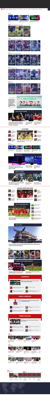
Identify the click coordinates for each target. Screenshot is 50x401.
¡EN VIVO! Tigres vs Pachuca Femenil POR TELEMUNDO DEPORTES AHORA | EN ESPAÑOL (23, 21)
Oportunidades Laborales (14, 385)
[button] (25, 135)
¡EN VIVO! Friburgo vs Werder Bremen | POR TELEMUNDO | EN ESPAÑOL (34, 150)
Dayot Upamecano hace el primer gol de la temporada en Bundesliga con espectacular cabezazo (18, 287)
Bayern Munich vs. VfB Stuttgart (31, 287)
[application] (25, 135)
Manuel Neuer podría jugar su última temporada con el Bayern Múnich (33, 310)
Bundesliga (14, 9)
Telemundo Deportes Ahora (34, 9)
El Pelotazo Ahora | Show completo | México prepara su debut (11, 362)
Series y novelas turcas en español (22, 383)
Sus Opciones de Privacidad (6, 385)
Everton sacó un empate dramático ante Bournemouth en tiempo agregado (30, 320)
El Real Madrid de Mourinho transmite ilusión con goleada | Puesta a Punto (19, 352)
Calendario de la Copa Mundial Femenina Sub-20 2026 (37, 205)
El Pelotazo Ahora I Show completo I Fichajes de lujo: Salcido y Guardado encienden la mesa (35, 362)
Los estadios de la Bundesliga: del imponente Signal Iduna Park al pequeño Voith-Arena (18, 307)
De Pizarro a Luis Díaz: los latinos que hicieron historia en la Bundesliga (33, 307)
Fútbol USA (20, 9)
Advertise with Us (13, 383)
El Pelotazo (29, 9)
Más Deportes (40, 9)
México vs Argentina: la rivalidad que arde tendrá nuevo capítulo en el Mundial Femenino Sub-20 (37, 218)
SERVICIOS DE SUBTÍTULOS (14, 384)
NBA (24, 9)
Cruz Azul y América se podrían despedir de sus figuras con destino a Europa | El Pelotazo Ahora (11, 341)
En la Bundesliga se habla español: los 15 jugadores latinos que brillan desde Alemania (30, 301)
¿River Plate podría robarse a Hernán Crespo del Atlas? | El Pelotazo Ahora (34, 341)
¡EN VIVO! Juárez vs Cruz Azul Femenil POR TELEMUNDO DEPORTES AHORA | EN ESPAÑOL (34, 21)
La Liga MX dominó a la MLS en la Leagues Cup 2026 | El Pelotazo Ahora (27, 341)
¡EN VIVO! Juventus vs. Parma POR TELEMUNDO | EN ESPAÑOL (11, 150)
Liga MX (7, 9)
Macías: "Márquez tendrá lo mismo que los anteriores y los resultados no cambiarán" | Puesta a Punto (27, 352)
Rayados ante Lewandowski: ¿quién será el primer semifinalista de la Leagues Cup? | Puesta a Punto (34, 352)
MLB (26, 9)
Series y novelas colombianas (22, 384)
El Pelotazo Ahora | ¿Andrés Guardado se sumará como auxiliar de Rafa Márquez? (27, 362)
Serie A (17, 9)
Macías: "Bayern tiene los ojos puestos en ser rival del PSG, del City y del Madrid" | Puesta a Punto (33, 291)
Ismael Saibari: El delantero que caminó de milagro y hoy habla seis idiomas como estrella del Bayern (18, 310)
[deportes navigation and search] (49, 9)
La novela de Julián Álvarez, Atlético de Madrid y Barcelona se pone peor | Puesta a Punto (11, 352)
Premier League (10, 9)
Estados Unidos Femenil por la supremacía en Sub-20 (37, 208)
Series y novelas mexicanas (21, 385)
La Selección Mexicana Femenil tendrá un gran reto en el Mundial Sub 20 (37, 215)
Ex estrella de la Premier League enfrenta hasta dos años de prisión (33, 330)
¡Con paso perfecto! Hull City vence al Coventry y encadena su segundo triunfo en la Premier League (18, 326)
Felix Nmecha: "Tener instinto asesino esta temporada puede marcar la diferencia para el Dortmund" (18, 291)
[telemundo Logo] (1, 384)
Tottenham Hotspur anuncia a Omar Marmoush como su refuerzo (34, 326)
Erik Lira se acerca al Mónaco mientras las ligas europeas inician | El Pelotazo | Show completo (30, 281)
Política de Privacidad (5, 384)
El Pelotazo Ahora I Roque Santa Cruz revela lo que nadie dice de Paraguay (19, 362)
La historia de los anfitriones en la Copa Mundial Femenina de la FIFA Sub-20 (37, 212)
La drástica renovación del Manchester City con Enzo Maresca (18, 330)
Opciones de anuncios (5, 383)
